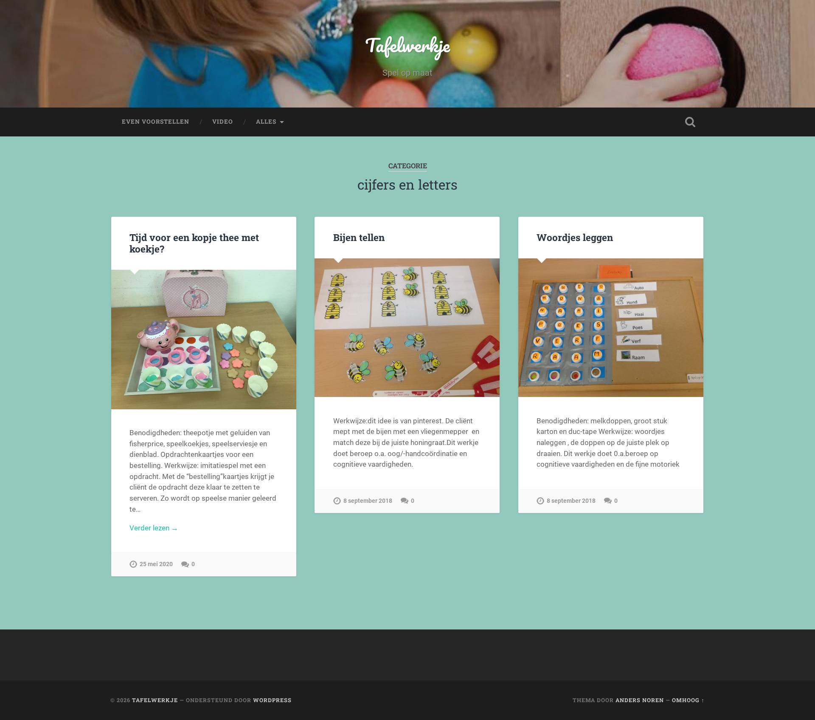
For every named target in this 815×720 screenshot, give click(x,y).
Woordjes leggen (575, 237)
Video (222, 121)
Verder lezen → (153, 528)
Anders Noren (639, 700)
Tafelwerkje (407, 45)
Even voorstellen (155, 121)
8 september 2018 (367, 501)
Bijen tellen (359, 237)
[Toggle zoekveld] (690, 122)
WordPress (272, 700)
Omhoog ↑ (688, 700)
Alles (266, 121)
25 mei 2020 (156, 564)
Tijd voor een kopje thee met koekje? (194, 243)
